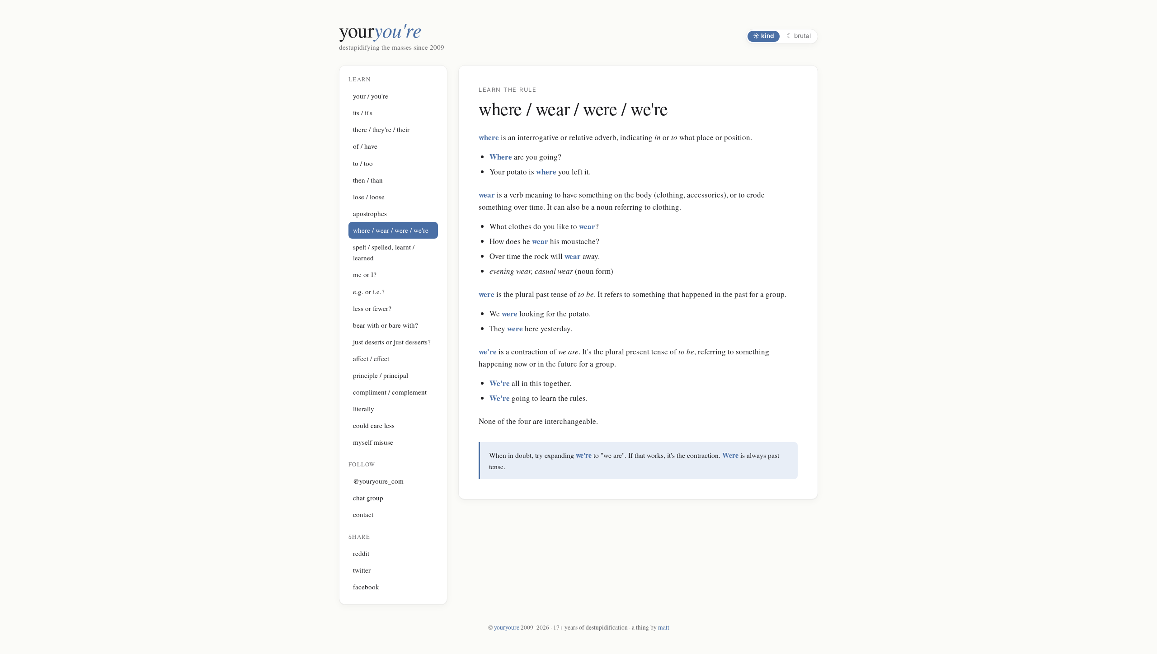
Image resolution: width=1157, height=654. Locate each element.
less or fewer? (372, 308)
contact (363, 514)
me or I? (364, 274)
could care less (374, 425)
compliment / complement (390, 391)
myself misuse (373, 442)
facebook (366, 586)
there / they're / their (381, 129)
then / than (368, 179)
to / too (363, 163)
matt (663, 627)
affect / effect (371, 358)
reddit (361, 553)
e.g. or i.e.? (369, 291)
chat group (368, 497)
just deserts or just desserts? (392, 341)
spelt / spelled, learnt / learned (383, 252)
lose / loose (369, 196)
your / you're (370, 95)
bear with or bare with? (385, 324)
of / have (365, 146)
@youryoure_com (378, 480)
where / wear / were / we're (390, 230)
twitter (362, 569)
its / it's (362, 112)
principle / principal (380, 375)
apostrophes (370, 213)
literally (363, 408)
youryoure (506, 627)
